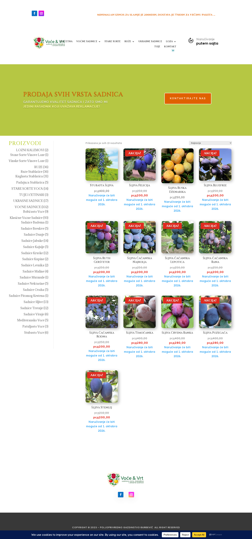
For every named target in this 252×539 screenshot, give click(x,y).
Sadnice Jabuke (32, 241)
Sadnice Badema (33, 222)
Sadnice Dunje (34, 235)
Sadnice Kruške (32, 253)
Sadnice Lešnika (32, 265)
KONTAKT (170, 46)
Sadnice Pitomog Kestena (27, 296)
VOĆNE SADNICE (86, 41)
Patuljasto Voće (33, 326)
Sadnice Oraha (33, 290)
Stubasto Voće (34, 333)
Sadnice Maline (33, 271)
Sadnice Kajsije (33, 247)
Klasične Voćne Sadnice (26, 218)
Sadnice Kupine (33, 259)
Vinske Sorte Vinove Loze (27, 161)
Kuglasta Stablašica (29, 176)
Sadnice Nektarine (31, 284)
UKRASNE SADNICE (150, 41)
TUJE (157, 46)
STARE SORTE (113, 41)
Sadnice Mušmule (32, 277)
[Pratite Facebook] (34, 13)
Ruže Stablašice (31, 172)
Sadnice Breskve (32, 229)
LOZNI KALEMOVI (30, 150)
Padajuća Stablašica (30, 182)
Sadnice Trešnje (31, 308)
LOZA (169, 41)
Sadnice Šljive (33, 302)
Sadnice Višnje (34, 314)
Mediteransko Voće (30, 320)
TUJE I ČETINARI (31, 195)
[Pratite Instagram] (41, 13)
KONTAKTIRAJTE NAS (188, 98)
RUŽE (127, 41)
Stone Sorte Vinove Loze (27, 155)
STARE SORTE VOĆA (27, 189)
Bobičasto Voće (33, 212)
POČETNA (66, 41)
